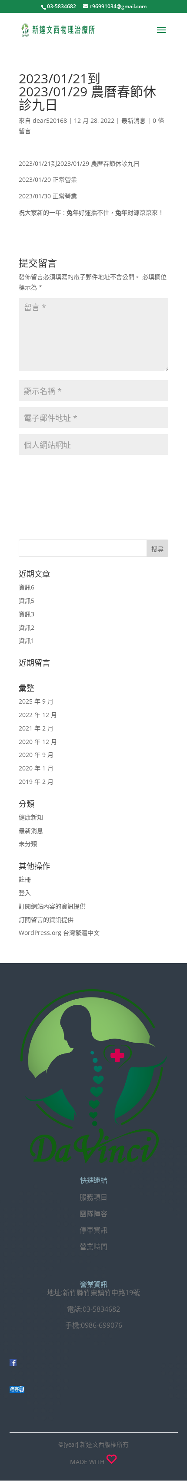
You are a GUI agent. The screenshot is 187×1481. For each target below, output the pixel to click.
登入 (25, 893)
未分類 (28, 843)
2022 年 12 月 (38, 715)
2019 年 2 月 (36, 781)
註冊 (25, 879)
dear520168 (50, 120)
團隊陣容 (93, 1213)
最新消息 (133, 120)
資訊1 (26, 640)
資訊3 (26, 614)
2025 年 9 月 (36, 701)
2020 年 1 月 (36, 768)
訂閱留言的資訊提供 (46, 919)
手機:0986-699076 (93, 1325)
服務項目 (93, 1197)
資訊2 (26, 627)
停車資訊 (93, 1230)
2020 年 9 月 (36, 754)
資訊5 (26, 600)
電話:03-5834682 (93, 1309)
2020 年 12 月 (38, 741)
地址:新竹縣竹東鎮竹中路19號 (93, 1292)
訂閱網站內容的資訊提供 (52, 906)
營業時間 (93, 1246)
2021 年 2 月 (36, 728)
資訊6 (26, 587)
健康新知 (31, 817)
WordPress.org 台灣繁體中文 (59, 932)
